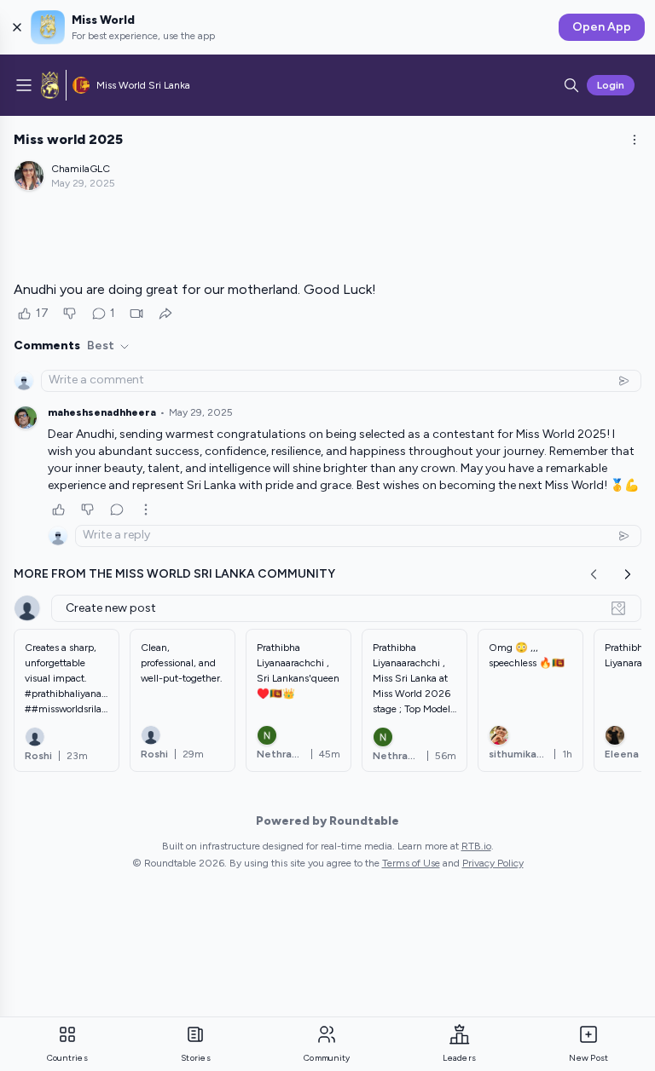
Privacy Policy (493, 863)
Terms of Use (411, 863)
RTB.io (476, 846)
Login (610, 85)
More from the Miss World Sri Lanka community (174, 574)
